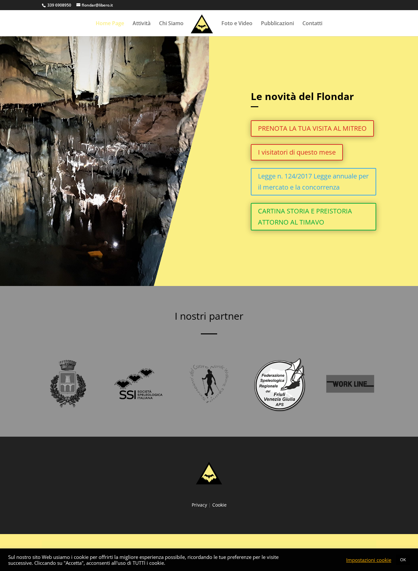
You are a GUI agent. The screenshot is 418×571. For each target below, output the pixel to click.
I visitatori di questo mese (297, 152)
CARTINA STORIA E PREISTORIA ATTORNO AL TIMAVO (305, 217)
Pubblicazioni (277, 24)
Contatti (312, 24)
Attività (142, 24)
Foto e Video (236, 24)
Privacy (199, 505)
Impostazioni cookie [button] (368, 560)
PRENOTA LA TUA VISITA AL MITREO (312, 128)
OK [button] (403, 560)
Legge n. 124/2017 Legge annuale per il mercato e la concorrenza (313, 182)
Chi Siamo (171, 24)
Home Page (110, 24)
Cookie (219, 505)
